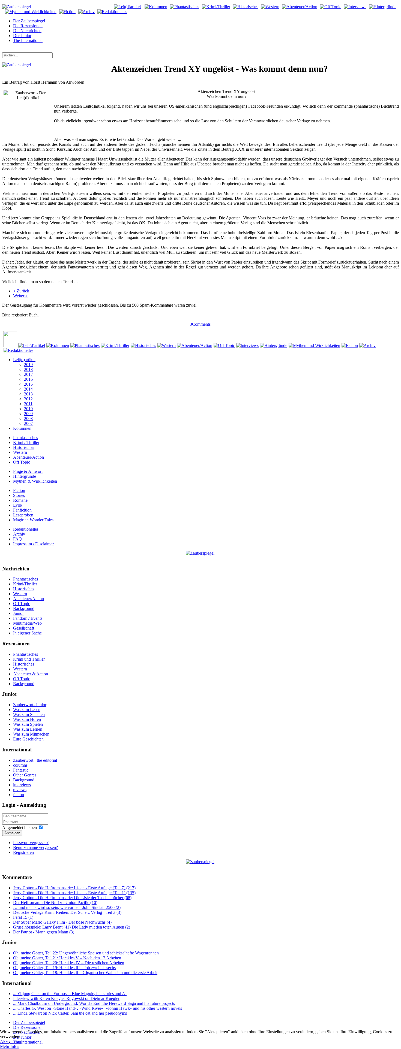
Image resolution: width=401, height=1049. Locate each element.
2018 (28, 369)
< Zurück (21, 291)
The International (28, 40)
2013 (28, 394)
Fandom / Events (27, 618)
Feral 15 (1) (23, 917)
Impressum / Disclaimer (33, 544)
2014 (28, 389)
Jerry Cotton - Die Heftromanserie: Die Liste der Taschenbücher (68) (72, 897)
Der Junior (22, 35)
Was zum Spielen (28, 724)
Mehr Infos (9, 1046)
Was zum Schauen (29, 714)
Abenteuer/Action (28, 457)
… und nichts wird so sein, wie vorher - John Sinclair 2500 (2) (67, 907)
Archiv (19, 534)
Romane (20, 500)
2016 (28, 379)
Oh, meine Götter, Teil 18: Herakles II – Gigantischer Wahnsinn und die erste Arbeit (85, 972)
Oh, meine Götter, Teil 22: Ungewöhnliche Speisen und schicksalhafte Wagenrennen (86, 953)
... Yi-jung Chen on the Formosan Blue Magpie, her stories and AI (70, 993)
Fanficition (22, 510)
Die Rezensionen (28, 25)
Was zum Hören (27, 719)
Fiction (19, 490)
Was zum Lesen (26, 709)
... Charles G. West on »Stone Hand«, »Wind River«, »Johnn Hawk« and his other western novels (97, 1008)
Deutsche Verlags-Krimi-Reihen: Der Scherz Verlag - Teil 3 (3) (67, 912)
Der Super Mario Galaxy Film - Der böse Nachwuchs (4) (62, 922)
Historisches (23, 447)
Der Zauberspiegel (29, 21)
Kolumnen (22, 428)
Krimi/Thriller (25, 584)
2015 (28, 384)
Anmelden (12, 833)
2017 (28, 374)
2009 (28, 413)
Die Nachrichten (27, 30)
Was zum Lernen (27, 729)
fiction (18, 794)
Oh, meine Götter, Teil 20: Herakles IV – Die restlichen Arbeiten (68, 962)
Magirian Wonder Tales (33, 520)
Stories (19, 495)
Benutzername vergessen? (35, 847)
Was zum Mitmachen (31, 734)
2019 (28, 364)
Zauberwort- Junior (29, 704)
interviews (22, 784)
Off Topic (21, 462)
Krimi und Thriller (29, 659)
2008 (28, 418)
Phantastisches (25, 437)
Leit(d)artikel (24, 359)
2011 (28, 403)
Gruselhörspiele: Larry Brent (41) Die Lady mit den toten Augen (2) (71, 927)
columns (20, 765)
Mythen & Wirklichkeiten (35, 481)
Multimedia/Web (27, 623)
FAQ (17, 539)
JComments (200, 324)
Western (20, 452)
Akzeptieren (10, 1041)
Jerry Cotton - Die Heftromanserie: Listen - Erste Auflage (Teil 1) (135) (74, 892)
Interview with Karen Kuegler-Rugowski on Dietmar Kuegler (66, 998)
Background (23, 608)
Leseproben (23, 515)
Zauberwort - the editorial (35, 760)
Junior (18, 613)
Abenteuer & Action (30, 674)
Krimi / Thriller (26, 442)
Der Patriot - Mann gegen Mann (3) (43, 932)
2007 (28, 423)
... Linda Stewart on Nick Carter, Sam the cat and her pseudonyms (70, 1013)
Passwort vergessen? (31, 842)
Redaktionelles (25, 529)
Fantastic (20, 770)
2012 (28, 399)
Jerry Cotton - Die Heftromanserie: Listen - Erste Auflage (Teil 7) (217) (74, 887)
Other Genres (24, 775)
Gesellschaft (23, 628)
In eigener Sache (27, 633)
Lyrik (17, 505)
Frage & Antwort (28, 471)
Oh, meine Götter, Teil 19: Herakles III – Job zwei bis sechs (64, 967)
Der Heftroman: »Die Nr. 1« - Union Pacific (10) (55, 902)
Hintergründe (24, 476)
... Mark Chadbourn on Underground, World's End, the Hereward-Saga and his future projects (94, 1003)
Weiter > (20, 296)
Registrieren (23, 852)
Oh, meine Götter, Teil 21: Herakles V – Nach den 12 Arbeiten (67, 958)
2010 (28, 408)
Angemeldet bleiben (19, 827)
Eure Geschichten (28, 739)
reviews (19, 789)
